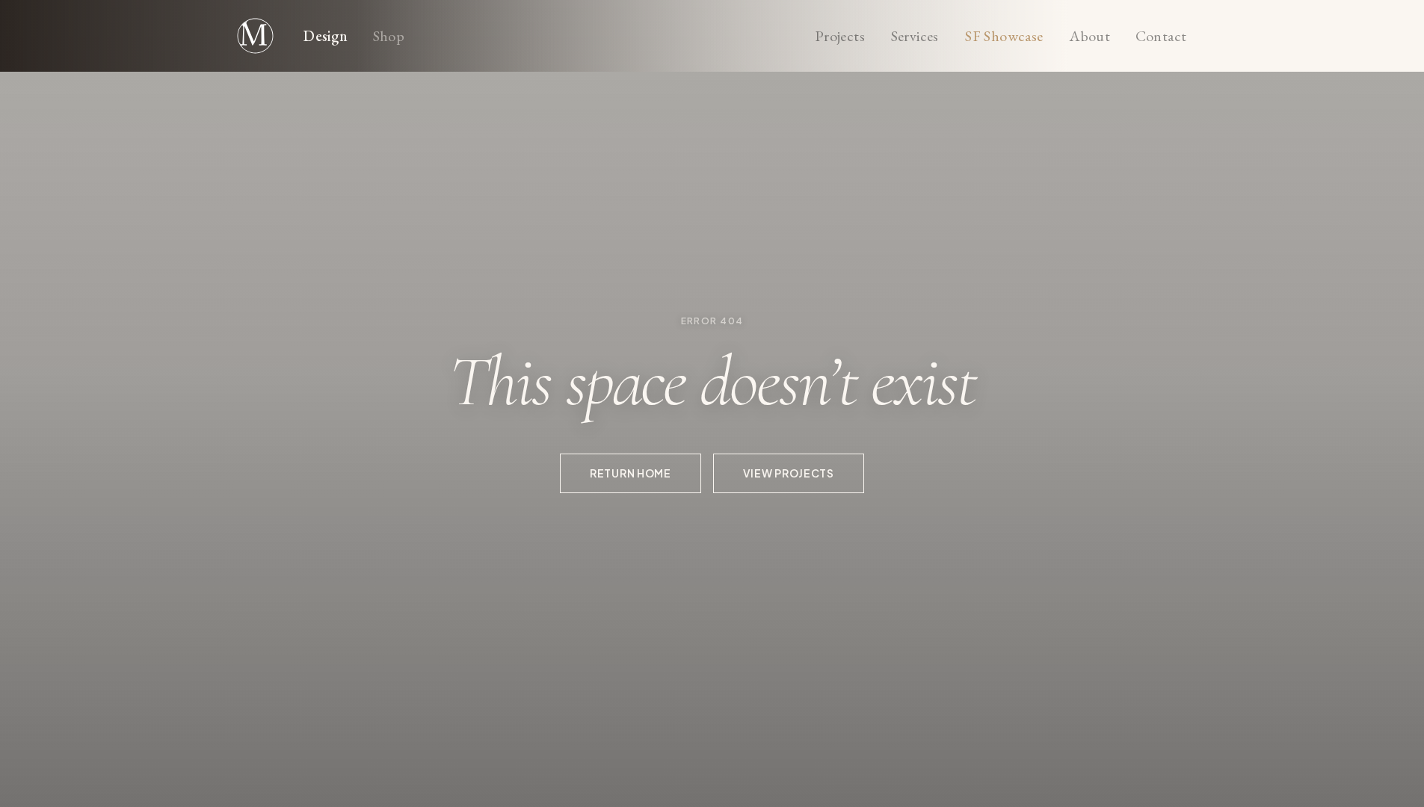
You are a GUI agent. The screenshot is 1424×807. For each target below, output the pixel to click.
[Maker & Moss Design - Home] (255, 36)
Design (325, 36)
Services (915, 36)
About (1090, 36)
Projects (840, 36)
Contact (1161, 36)
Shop (389, 36)
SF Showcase (1004, 36)
